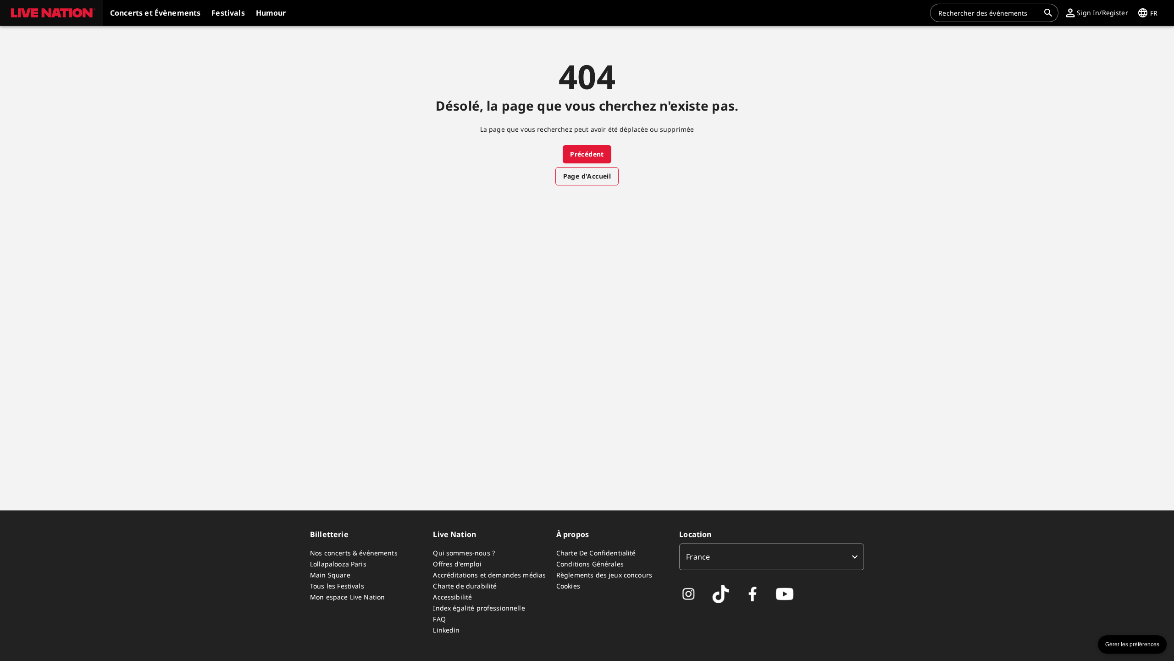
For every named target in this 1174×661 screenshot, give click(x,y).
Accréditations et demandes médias (489, 575)
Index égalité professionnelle (479, 608)
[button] (51, 13)
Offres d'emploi (457, 564)
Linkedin (446, 630)
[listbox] (772, 557)
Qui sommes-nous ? (464, 553)
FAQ (439, 619)
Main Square (330, 575)
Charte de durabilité (465, 586)
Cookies (568, 586)
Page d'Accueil (587, 176)
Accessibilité (452, 597)
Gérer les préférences (1132, 644)
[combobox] (989, 12)
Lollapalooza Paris (338, 564)
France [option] (698, 557)
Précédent (587, 154)
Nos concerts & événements (354, 553)
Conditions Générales (590, 564)
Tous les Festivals (337, 586)
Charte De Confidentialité (596, 553)
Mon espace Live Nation (347, 597)
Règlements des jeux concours (604, 575)
